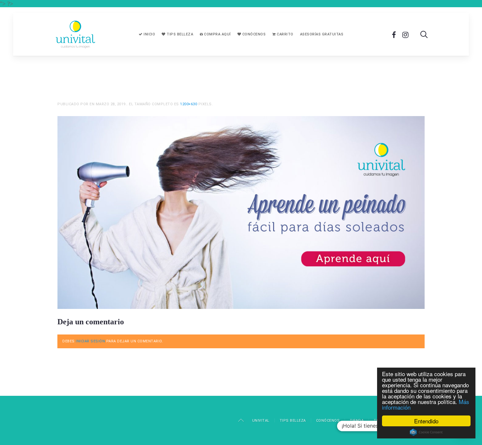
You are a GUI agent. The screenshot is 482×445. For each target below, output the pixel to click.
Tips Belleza (179, 34)
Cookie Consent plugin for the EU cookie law (426, 432)
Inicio (149, 34)
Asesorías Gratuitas (322, 34)
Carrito (284, 34)
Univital (261, 420)
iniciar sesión (90, 341)
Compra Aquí (217, 34)
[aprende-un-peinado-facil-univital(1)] (241, 212)
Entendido (426, 421)
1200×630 (188, 104)
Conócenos (253, 34)
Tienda (357, 420)
